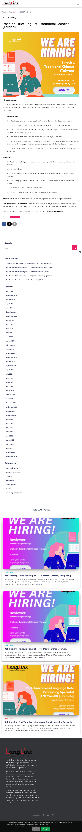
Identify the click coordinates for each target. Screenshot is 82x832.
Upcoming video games (14, 493)
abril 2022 (9, 436)
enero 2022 (10, 448)
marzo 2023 (10, 390)
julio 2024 (9, 324)
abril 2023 (9, 386)
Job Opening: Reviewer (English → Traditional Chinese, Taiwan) (27, 272)
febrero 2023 (10, 395)
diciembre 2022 (11, 403)
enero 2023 (10, 399)
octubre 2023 (10, 361)
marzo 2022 (10, 440)
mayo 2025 (9, 308)
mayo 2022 (9, 432)
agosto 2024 (10, 320)
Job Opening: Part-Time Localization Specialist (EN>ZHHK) (26, 280)
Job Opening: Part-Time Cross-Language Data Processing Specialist (29, 276)
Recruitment (15, 217)
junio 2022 (9, 428)
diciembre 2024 (11, 312)
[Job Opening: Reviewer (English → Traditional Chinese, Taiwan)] (41, 616)
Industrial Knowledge (13, 472)
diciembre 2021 (11, 452)
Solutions (9, 489)
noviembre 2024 (11, 316)
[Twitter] (48, 815)
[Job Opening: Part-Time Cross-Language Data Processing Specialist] (41, 689)
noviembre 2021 (11, 456)
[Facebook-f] (43, 815)
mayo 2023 (9, 382)
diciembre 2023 (11, 353)
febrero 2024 (10, 345)
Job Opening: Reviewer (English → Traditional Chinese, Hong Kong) (29, 267)
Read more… (40, 584)
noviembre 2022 (11, 407)
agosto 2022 (10, 419)
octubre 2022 (10, 411)
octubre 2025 (10, 300)
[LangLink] (11, 3)
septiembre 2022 (11, 415)
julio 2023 (9, 374)
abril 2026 (9, 291)
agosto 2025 (10, 304)
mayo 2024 (9, 333)
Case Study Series (12, 468)
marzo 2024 (10, 341)
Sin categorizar (11, 484)
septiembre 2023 (11, 366)
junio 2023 (9, 378)
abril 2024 (9, 337)
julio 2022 (9, 423)
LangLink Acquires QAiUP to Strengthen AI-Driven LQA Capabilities (28, 263)
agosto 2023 (10, 370)
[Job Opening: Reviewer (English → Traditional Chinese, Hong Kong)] (41, 543)
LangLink (9, 476)
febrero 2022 (10, 444)
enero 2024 (10, 349)
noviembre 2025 (11, 295)
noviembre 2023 (11, 357)
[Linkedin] (52, 815)
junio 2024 (9, 328)
